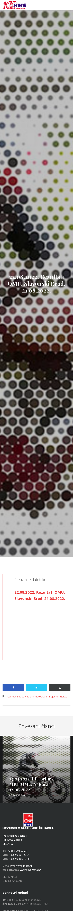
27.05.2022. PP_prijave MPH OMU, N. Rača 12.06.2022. (31, 784)
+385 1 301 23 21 (17, 850)
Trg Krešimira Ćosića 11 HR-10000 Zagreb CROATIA (16, 839)
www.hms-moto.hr (30, 869)
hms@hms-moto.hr (21, 865)
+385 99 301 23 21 (19, 854)
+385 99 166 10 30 (19, 858)
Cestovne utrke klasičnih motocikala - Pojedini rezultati (37, 696)
